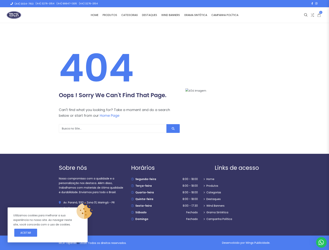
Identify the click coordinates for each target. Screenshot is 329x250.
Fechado (192, 212)
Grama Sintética (195, 15)
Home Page (109, 115)
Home (94, 15)
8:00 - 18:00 (190, 179)
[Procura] (173, 128)
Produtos (110, 15)
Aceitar (25, 233)
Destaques (149, 15)
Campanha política (224, 15)
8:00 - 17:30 (190, 206)
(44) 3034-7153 (24, 4)
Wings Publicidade (258, 243)
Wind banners (170, 15)
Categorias (129, 15)
